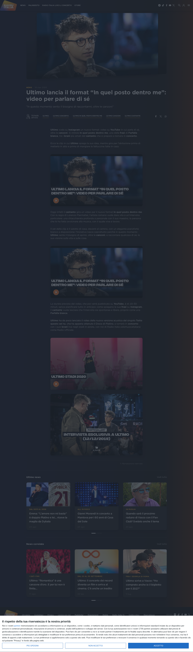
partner (17, 626)
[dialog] (96, 634)
